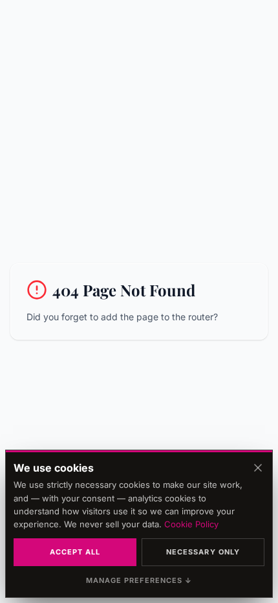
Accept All (75, 551)
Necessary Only (203, 551)
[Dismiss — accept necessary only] (257, 467)
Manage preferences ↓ (139, 580)
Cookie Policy (191, 524)
